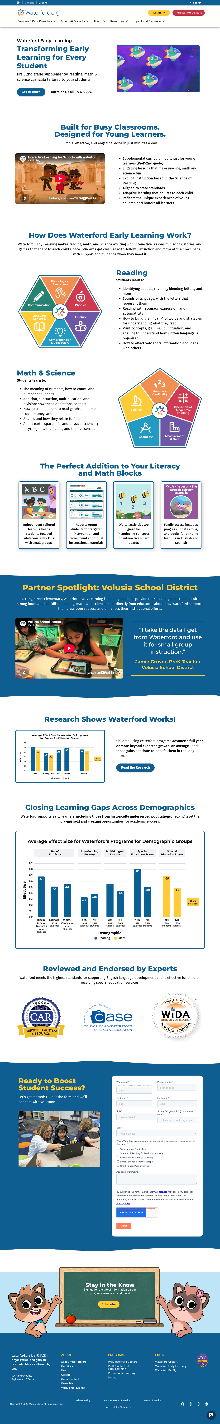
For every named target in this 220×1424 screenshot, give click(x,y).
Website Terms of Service (117, 1400)
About (97, 21)
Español (43, 2)
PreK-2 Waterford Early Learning (118, 1367)
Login (157, 12)
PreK (122, 1361)
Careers (66, 1375)
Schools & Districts (72, 21)
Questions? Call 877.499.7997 (72, 92)
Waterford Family (165, 1370)
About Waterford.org (73, 1361)
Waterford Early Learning (170, 1366)
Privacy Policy (83, 1400)
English (29, 2)
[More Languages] (18, 2)
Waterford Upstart (166, 1361)
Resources (117, 21)
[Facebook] (182, 1404)
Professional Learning (121, 1373)
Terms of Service (152, 1400)
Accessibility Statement (118, 1407)
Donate (112, 1377)
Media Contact (70, 1379)
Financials (67, 1383)
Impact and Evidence (147, 21)
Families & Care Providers (35, 21)
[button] (17, 514)
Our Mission (68, 1366)
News (64, 1370)
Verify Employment (73, 1388)
